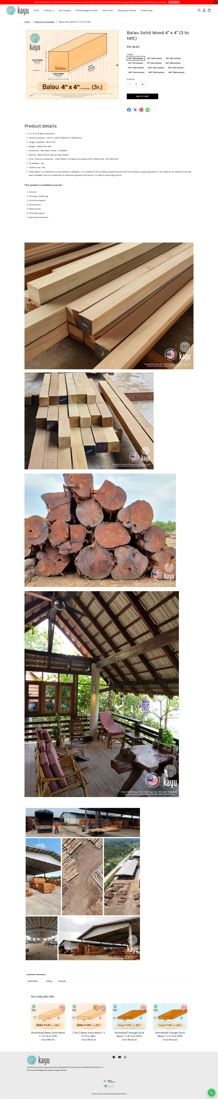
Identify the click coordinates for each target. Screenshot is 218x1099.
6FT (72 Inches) (135, 63)
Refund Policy (121, 1094)
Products (48, 10)
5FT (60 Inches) (173, 58)
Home (36, 10)
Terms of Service (97, 1094)
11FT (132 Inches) (176, 67)
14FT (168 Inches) (176, 72)
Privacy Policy (110, 1094)
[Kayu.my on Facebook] (114, 1058)
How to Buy (107, 10)
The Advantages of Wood (86, 10)
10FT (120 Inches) (156, 67)
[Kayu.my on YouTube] (119, 1058)
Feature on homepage (44, 22)
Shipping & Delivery (126, 10)
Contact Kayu (147, 10)
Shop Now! (174, 2)
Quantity (130, 79)
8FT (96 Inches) (173, 63)
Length (130, 54)
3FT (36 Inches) (135, 58)
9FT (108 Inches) (136, 67)
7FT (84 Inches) (154, 63)
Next (117, 65)
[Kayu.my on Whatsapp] (125, 1058)
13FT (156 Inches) (156, 72)
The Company (64, 10)
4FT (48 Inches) (154, 58)
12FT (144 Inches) (136, 72)
